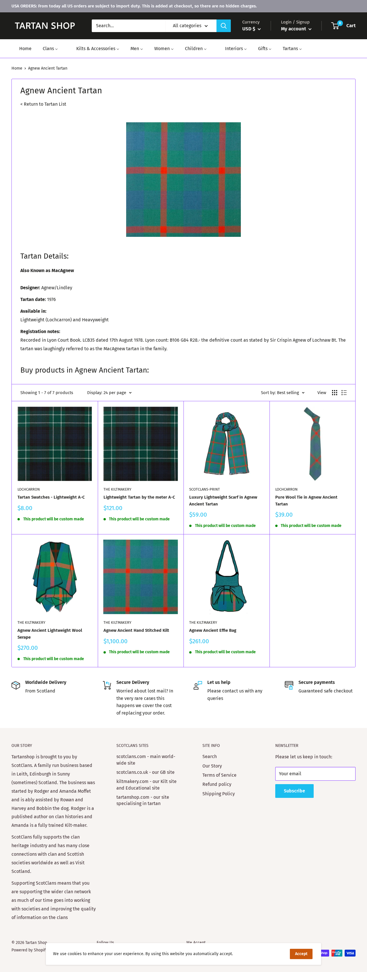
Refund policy (216, 784)
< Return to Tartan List (43, 104)
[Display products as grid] (334, 392)
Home (16, 68)
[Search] (223, 25)
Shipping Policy (218, 793)
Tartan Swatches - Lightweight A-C (51, 497)
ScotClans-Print (204, 489)
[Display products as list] (344, 392)
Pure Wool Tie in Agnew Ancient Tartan (306, 500)
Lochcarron (28, 489)
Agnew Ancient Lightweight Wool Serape (49, 634)
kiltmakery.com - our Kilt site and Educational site (146, 784)
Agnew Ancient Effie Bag (212, 630)
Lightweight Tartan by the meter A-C (139, 497)
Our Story (212, 766)
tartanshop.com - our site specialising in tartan (142, 800)
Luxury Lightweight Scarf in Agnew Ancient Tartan (223, 500)
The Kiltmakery (117, 489)
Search (209, 756)
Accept (301, 953)
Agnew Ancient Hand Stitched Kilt (136, 630)
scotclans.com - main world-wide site (145, 760)
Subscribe (294, 791)
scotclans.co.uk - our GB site (145, 772)
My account (294, 29)
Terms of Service (219, 775)
